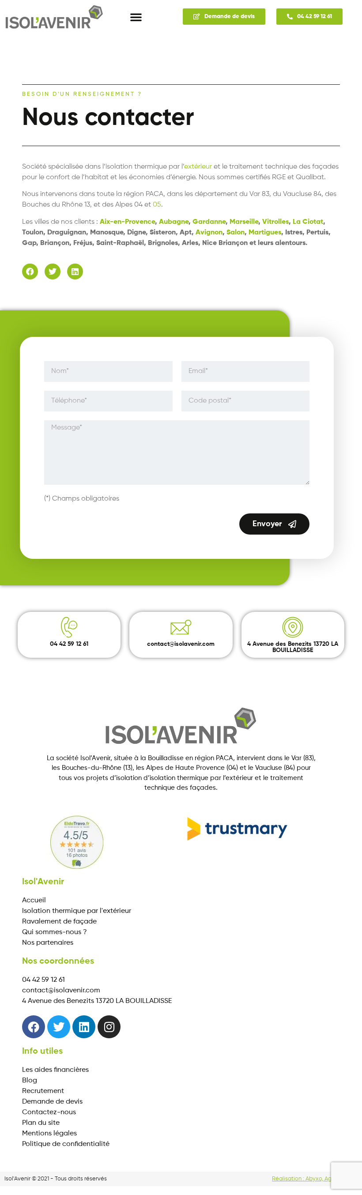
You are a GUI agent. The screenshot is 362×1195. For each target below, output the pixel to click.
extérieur (198, 166)
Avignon (209, 232)
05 (157, 204)
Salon (235, 232)
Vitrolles (275, 222)
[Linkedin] (75, 271)
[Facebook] (30, 271)
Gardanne (209, 222)
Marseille (244, 222)
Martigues (265, 232)
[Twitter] (52, 271)
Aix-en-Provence (127, 222)
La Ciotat (308, 222)
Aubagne (174, 222)
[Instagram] (109, 1026)
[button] (136, 17)
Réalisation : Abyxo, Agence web (315, 1179)
